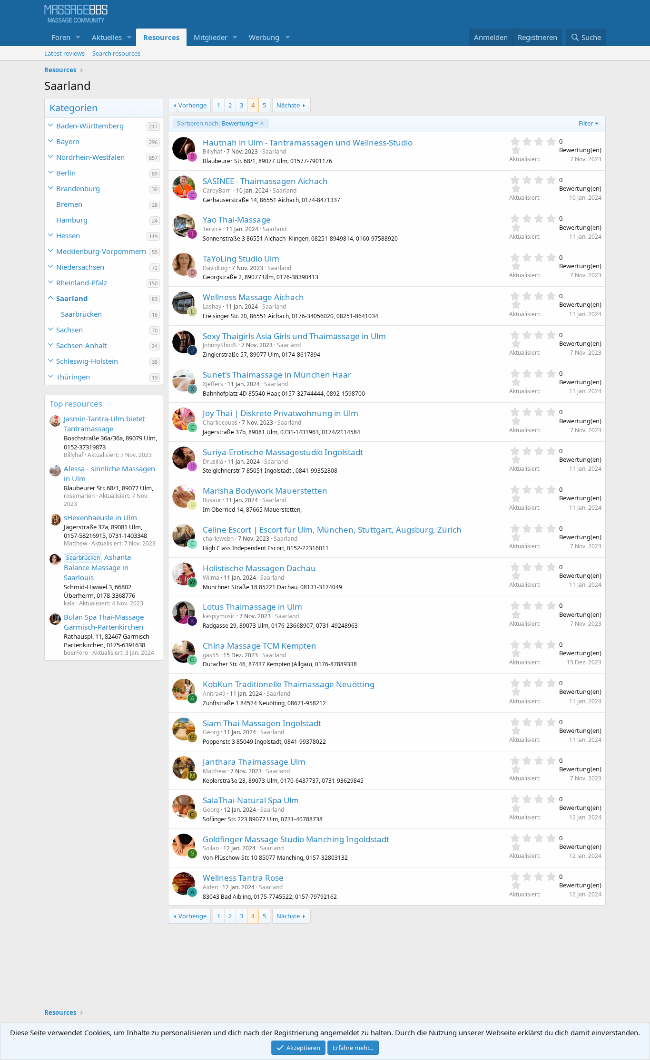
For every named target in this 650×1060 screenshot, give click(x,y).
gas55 (211, 655)
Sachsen (69, 329)
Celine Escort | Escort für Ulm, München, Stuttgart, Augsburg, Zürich (332, 529)
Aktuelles (107, 37)
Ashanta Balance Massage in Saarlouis (97, 567)
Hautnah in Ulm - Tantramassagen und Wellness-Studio (308, 142)
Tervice (212, 229)
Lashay (212, 306)
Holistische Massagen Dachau (259, 568)
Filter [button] (586, 123)
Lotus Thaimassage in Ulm (252, 606)
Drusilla (213, 461)
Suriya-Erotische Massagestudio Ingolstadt (283, 452)
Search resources (116, 53)
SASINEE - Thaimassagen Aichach (265, 180)
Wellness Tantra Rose (243, 877)
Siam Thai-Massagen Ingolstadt (262, 723)
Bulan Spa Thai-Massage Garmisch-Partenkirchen (104, 622)
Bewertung (215, 123)
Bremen (69, 204)
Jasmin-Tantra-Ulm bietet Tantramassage (104, 423)
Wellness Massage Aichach (253, 297)
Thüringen (73, 376)
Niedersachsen (80, 267)
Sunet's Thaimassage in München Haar (277, 374)
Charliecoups (220, 422)
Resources (161, 37)
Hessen (68, 235)
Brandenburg (78, 188)
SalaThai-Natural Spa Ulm (251, 800)
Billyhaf (212, 151)
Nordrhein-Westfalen (90, 157)
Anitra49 (214, 694)
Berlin (66, 172)
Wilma (211, 578)
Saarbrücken (81, 314)
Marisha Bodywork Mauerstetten (265, 490)
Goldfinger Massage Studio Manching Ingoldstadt (296, 839)
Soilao (211, 848)
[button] (78, 37)
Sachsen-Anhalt (81, 345)
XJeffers (213, 384)
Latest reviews (64, 53)
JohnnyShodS (220, 345)
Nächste (288, 105)
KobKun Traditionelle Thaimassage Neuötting (288, 684)
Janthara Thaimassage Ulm (254, 761)
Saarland (72, 298)
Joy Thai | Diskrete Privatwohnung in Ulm (280, 413)
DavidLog (215, 268)
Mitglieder (210, 37)
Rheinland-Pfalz (81, 282)
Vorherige (192, 105)
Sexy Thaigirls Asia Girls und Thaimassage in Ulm (294, 336)
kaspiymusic (219, 616)
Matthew (214, 771)
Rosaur (212, 500)
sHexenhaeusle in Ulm (100, 517)
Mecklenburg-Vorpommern (101, 251)
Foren (60, 37)
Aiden (210, 887)
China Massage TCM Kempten (259, 645)
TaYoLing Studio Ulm (241, 258)
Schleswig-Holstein (87, 361)
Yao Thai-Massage (237, 219)
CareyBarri (217, 190)
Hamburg (72, 219)
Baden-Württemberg (90, 125)
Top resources (75, 403)
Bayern (67, 141)
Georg (211, 732)
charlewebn (218, 539)
